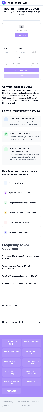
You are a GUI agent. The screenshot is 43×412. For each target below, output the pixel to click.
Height (21, 48)
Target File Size (7, 63)
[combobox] (35, 52)
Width (6, 48)
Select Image (21, 35)
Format (6, 58)
